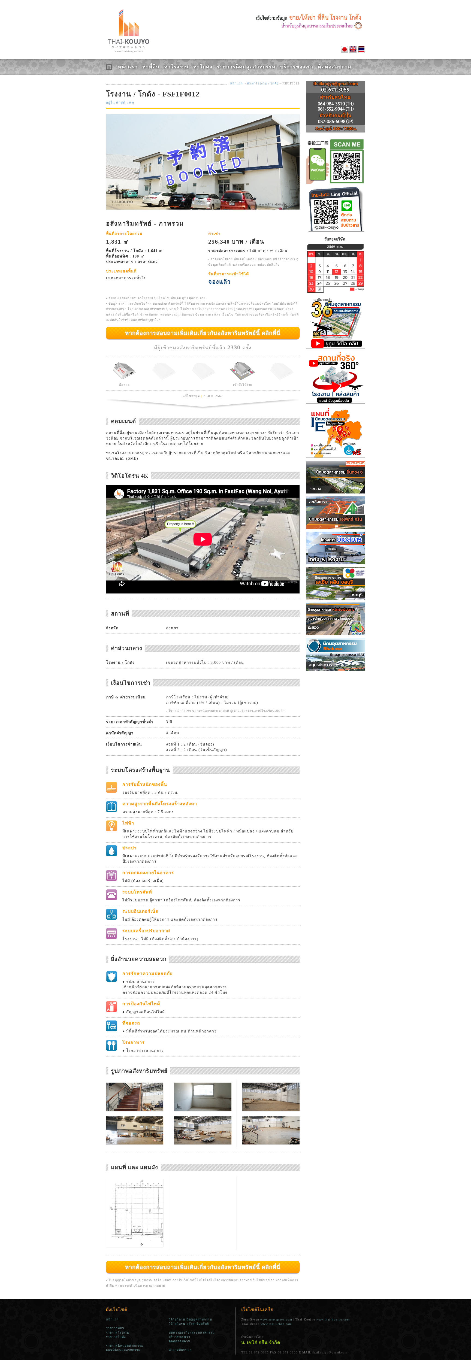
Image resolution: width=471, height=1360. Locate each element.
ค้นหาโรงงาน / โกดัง (262, 83)
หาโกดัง (202, 66)
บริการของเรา (296, 66)
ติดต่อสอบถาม (334, 66)
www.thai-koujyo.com (333, 1319)
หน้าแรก (128, 66)
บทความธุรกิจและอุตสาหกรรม (192, 1332)
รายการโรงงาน (117, 1332)
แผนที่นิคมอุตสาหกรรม (123, 1350)
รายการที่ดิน (115, 1328)
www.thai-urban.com (276, 1323)
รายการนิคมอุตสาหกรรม (246, 66)
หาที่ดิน (150, 66)
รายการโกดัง (116, 1336)
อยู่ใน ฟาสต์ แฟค (120, 102)
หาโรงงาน (176, 66)
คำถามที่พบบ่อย (180, 1350)
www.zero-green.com (276, 1319)
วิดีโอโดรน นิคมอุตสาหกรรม (190, 1319)
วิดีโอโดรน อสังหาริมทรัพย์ (189, 1323)
